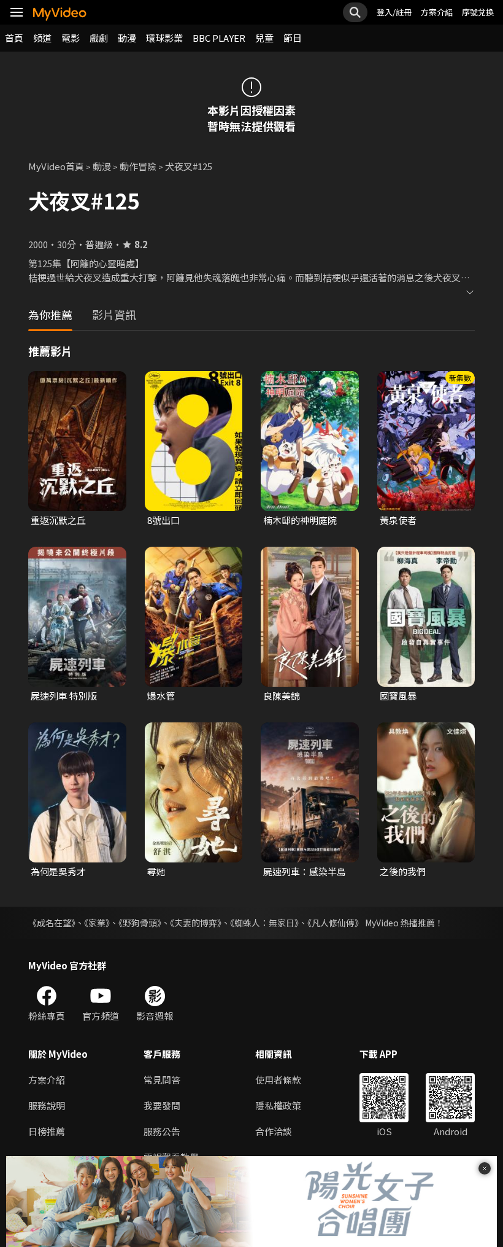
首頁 (14, 37)
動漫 (127, 37)
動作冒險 (138, 166)
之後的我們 (403, 871)
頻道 (42, 37)
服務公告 (162, 1131)
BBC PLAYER (219, 37)
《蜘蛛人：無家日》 (264, 923)
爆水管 (161, 695)
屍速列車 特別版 (64, 695)
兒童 (264, 37)
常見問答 (162, 1079)
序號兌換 (478, 12)
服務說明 (46, 1105)
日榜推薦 (46, 1131)
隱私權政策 (278, 1105)
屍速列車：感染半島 (304, 871)
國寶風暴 (398, 695)
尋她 (156, 871)
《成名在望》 (51, 923)
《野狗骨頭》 (139, 923)
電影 (70, 37)
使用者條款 (278, 1079)
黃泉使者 (398, 520)
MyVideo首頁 (56, 166)
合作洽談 (273, 1131)
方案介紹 (437, 12)
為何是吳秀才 (58, 871)
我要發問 (162, 1105)
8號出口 (163, 520)
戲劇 (99, 37)
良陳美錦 (281, 695)
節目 (292, 37)
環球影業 (164, 37)
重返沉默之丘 (58, 520)
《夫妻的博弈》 (195, 923)
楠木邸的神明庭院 (300, 520)
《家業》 (97, 923)
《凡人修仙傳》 (335, 923)
